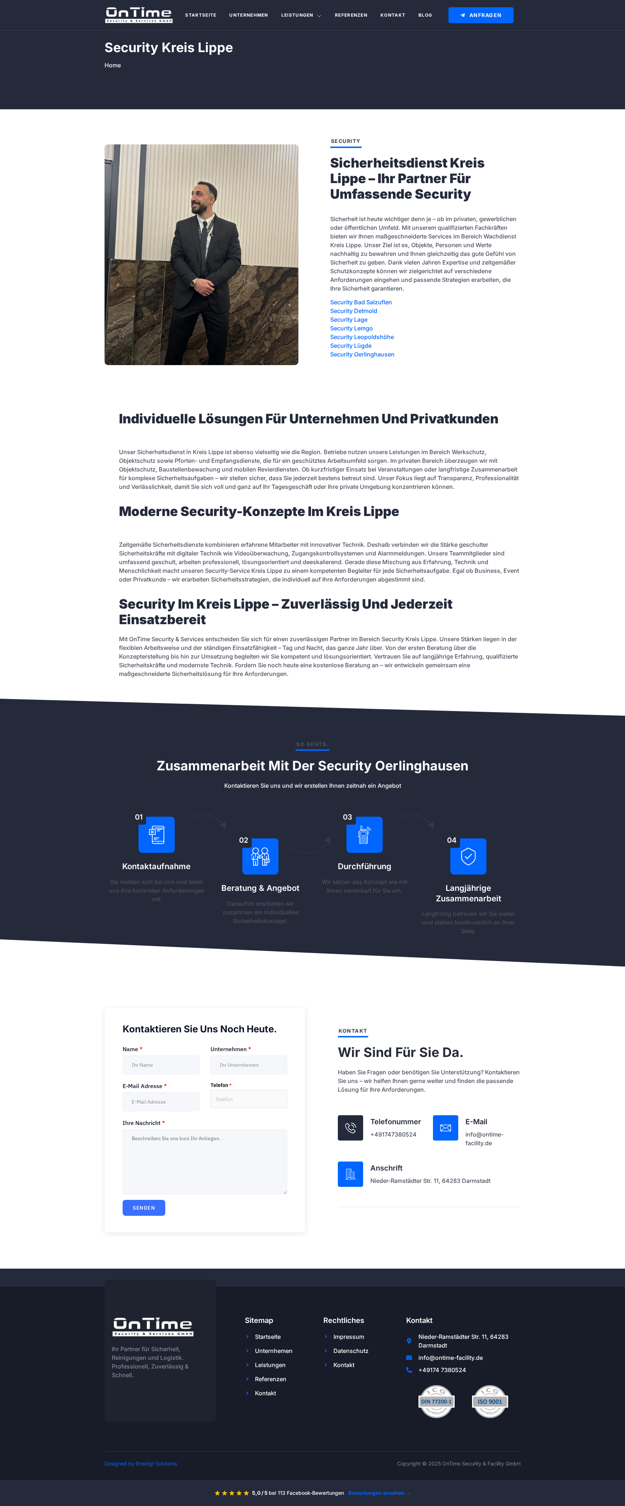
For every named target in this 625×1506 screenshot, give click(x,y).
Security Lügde (350, 345)
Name (133, 1049)
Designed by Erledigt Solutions (141, 1463)
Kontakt (392, 15)
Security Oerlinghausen (362, 354)
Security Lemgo (351, 328)
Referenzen (351, 15)
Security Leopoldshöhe (362, 336)
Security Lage (348, 319)
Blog (425, 15)
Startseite (200, 15)
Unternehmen (248, 15)
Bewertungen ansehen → (379, 1493)
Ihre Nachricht (144, 1122)
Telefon (221, 1085)
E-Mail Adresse (145, 1086)
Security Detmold (353, 310)
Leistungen (297, 15)
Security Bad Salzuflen (361, 302)
